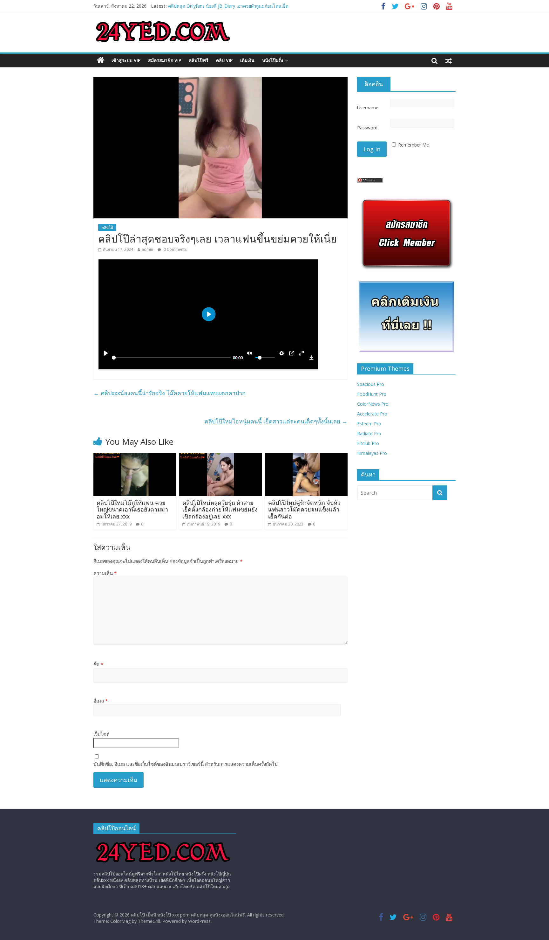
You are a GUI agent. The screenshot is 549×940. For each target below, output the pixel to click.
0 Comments (174, 249)
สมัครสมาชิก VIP (164, 60)
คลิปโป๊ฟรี (198, 60)
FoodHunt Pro (371, 394)
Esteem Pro (369, 424)
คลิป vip (224, 60)
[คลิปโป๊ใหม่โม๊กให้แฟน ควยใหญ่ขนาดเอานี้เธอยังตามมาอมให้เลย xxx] (134, 456)
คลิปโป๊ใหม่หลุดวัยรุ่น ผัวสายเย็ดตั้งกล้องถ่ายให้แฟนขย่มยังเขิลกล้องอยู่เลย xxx (220, 509)
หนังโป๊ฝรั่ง (272, 60)
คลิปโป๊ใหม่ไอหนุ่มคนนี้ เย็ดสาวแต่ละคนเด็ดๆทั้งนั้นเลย (276, 421)
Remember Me (413, 145)
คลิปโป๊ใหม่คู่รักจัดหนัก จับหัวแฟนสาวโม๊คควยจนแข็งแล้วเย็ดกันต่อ (304, 509)
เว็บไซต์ (101, 734)
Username (367, 108)
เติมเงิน (247, 60)
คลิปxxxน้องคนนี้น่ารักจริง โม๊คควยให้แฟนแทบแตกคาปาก (169, 393)
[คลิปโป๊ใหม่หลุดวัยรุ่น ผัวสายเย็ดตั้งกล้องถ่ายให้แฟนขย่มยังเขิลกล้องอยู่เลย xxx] (220, 456)
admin (147, 249)
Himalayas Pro (372, 453)
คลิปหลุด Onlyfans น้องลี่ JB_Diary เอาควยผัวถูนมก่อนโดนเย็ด (228, 6)
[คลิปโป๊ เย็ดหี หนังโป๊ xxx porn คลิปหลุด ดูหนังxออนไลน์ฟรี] (100, 60)
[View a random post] (449, 60)
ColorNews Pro (373, 404)
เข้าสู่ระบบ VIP (126, 60)
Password (367, 128)
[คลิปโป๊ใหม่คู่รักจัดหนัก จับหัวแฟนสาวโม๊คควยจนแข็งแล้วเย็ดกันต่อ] (306, 456)
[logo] (163, 842)
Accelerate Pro (372, 414)
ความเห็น (105, 573)
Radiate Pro (369, 433)
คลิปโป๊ (107, 227)
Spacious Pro (370, 384)
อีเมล (100, 700)
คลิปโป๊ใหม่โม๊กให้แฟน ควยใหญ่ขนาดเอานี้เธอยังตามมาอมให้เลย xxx (132, 509)
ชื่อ (98, 664)
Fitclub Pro (368, 443)
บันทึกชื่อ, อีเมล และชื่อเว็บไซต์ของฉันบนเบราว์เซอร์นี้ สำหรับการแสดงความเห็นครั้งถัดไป (185, 764)
